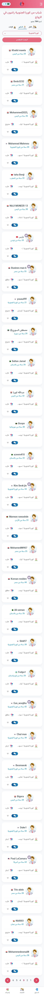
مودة (22, 4)
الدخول (36, 992)
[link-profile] (22, 52)
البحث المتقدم (22, 39)
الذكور (21, 27)
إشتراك (7, 992)
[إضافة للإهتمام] (8, 70)
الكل (30, 27)
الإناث (11, 27)
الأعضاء (22, 992)
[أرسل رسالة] (14, 69)
